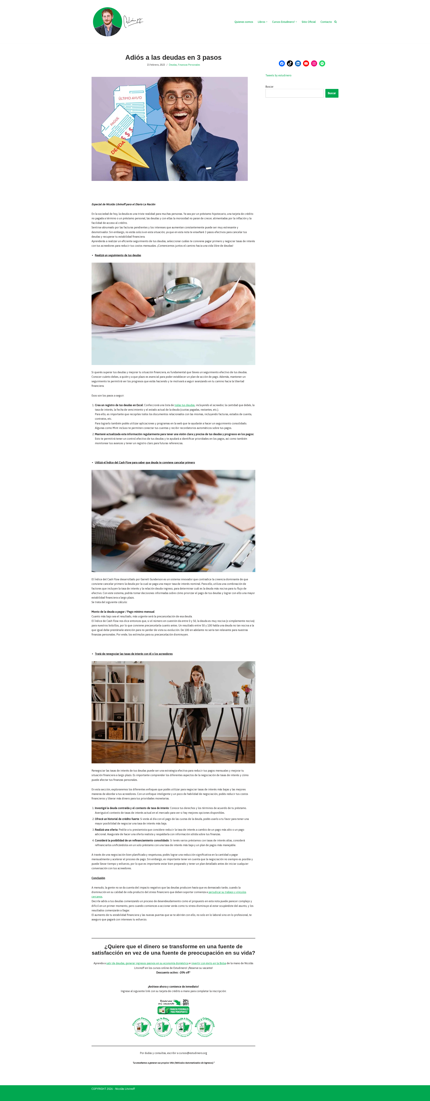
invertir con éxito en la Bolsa (208, 963)
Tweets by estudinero (278, 75)
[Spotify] (322, 63)
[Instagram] (314, 63)
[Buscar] (335, 21)
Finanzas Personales (189, 64)
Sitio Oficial (309, 21)
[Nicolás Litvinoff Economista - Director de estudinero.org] (118, 22)
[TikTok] (290, 63)
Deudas (173, 64)
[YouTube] (306, 63)
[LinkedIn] (298, 63)
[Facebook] (282, 63)
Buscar (269, 86)
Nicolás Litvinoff (139, 1096)
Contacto (326, 21)
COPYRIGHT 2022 (102, 1096)
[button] (266, 21)
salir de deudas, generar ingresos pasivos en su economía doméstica (147, 963)
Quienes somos (243, 21)
